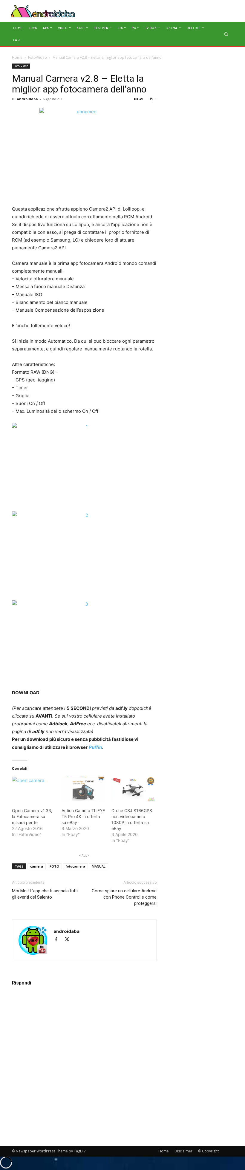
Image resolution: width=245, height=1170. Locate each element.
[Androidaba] (42, 11)
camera (36, 866)
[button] (226, 34)
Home (17, 57)
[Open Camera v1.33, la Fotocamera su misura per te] (34, 789)
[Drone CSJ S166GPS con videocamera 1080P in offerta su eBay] (133, 789)
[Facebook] (58, 940)
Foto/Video (37, 57)
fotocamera (75, 866)
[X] (69, 940)
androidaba (27, 99)
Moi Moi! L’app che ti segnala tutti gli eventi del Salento (45, 894)
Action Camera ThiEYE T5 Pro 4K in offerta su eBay (83, 816)
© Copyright (208, 1151)
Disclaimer (183, 1151)
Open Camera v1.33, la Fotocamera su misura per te (32, 816)
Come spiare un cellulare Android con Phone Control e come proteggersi (124, 897)
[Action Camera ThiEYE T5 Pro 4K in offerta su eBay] (83, 789)
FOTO (54, 866)
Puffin (95, 747)
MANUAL (98, 866)
